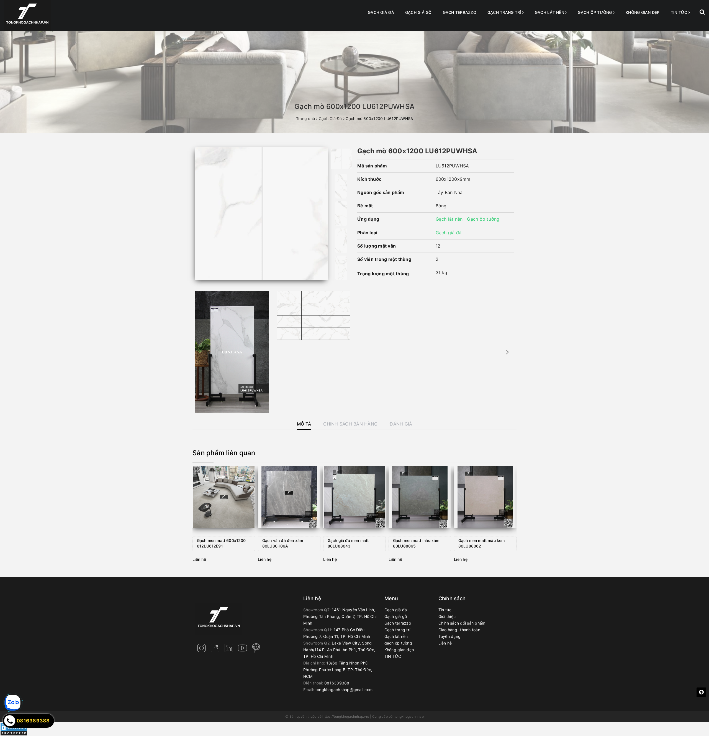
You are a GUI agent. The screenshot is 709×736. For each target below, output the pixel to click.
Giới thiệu (447, 616)
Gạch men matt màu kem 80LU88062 (481, 543)
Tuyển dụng (449, 636)
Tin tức (445, 609)
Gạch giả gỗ (418, 12)
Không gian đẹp (643, 12)
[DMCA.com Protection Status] (14, 728)
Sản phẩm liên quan (223, 453)
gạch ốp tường (595, 12)
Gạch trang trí (504, 12)
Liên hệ (445, 643)
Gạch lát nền (550, 12)
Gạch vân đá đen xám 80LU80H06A (282, 543)
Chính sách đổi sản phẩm (461, 623)
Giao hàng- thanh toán (459, 629)
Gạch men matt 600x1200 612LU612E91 (221, 543)
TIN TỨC (680, 12)
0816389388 (337, 683)
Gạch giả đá (381, 12)
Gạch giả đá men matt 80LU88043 (348, 543)
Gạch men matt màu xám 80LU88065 (416, 543)
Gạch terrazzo (459, 12)
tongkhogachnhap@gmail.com (344, 689)
